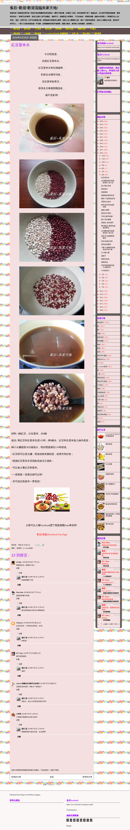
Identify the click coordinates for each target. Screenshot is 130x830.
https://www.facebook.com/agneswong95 (80, 804)
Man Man (19, 592)
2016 (101, 153)
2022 (101, 134)
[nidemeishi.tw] (72, 810)
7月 (103, 171)
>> (119, 624)
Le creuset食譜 (28, 548)
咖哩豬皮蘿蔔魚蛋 (107, 195)
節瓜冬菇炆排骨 (107, 241)
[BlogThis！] (39, 545)
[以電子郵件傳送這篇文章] (36, 545)
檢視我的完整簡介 (111, 80)
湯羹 (99, 333)
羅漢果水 (104, 189)
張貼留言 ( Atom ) (54, 784)
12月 (103, 156)
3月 (103, 281)
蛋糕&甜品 (101, 378)
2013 (101, 297)
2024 (101, 128)
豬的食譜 (109, 444)
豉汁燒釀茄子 (110, 484)
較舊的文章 (87, 777)
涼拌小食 (100, 400)
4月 (103, 277)
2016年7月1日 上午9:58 (36, 729)
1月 (103, 287)
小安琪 (18, 714)
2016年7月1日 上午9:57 (36, 637)
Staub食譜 (101, 396)
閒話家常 (100, 322)
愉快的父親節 (106, 213)
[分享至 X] (41, 545)
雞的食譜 (109, 454)
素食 (99, 348)
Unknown (19, 623)
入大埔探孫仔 (107, 576)
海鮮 (99, 344)
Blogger (68, 826)
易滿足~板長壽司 (107, 222)
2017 (101, 150)
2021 (101, 137)
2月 (103, 284)
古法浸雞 (109, 464)
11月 (103, 159)
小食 (99, 374)
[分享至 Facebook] (43, 545)
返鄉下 (103, 256)
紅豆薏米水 (105, 177)
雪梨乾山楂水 (106, 202)
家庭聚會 (104, 192)
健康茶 (19, 548)
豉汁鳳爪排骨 (106, 186)
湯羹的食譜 (110, 474)
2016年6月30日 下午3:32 (30, 562)
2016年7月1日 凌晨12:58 (31, 653)
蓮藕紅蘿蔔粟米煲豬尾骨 (111, 593)
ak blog (19, 562)
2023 (101, 131)
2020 (101, 140)
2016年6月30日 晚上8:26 (32, 623)
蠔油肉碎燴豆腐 (111, 504)
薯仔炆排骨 (110, 524)
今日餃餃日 (105, 270)
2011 (101, 304)
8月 (103, 168)
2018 (101, 147)
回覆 (18, 568)
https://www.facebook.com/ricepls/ (108, 47)
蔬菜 (99, 352)
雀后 (23, 577)
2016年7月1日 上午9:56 (36, 577)
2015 (101, 291)
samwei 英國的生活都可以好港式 (28, 683)
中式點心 (100, 385)
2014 (101, 294)
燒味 (99, 388)
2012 (101, 300)
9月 (103, 165)
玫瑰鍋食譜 (101, 392)
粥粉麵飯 (100, 341)
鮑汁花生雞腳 (106, 219)
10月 (103, 162)
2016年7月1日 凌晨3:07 (48, 683)
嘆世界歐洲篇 (102, 414)
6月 (103, 175)
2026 (101, 121)
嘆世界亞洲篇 (102, 381)
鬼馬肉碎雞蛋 (106, 244)
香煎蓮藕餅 (106, 612)
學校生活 (100, 407)
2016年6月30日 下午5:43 (32, 592)
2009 (101, 310)
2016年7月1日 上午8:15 (30, 714)
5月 (103, 274)
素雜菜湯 (104, 262)
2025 (101, 124)
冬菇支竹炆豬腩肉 (112, 494)
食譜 (99, 422)
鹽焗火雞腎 (105, 210)
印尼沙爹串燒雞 (107, 216)
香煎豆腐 (106, 557)
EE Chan (19, 653)
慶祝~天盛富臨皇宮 (108, 198)
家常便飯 (106, 547)
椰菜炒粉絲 (105, 259)
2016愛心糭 (105, 252)
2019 (101, 143)
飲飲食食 (100, 337)
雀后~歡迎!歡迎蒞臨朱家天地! (34, 8)
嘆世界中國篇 (102, 355)
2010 (101, 307)
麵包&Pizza (101, 359)
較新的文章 (16, 777)
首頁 (52, 777)
